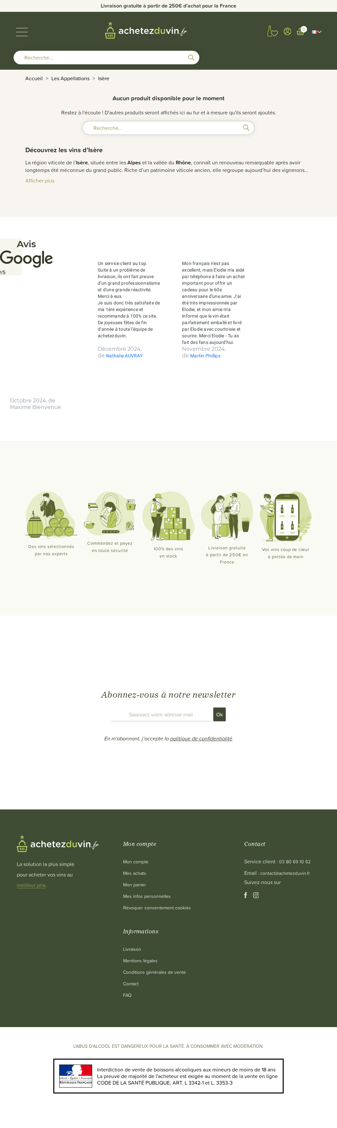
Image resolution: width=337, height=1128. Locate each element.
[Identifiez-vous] (287, 31)
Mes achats (134, 873)
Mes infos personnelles (147, 896)
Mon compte (135, 861)
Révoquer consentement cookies (157, 907)
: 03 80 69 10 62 (294, 861)
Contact (131, 983)
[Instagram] (256, 896)
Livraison (132, 949)
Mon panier (134, 884)
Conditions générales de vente (154, 972)
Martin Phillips (205, 355)
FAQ (127, 995)
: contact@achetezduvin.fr (284, 873)
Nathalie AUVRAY (124, 355)
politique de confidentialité (201, 738)
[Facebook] (246, 896)
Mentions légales (140, 960)
